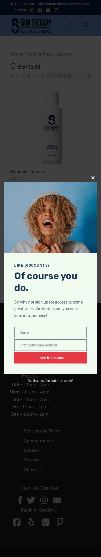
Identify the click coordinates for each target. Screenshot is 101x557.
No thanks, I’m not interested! (50, 380)
